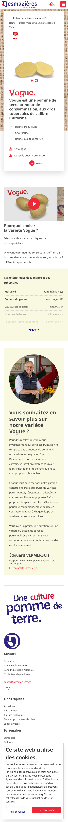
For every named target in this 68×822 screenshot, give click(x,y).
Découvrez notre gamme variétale (36, 22)
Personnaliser (17, 811)
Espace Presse (12, 723)
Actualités (9, 706)
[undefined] (63, 4)
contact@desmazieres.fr (26, 568)
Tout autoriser (46, 810)
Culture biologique (14, 715)
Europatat (9, 737)
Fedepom (9, 742)
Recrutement (11, 710)
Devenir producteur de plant (20, 719)
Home (12, 22)
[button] (31, 80)
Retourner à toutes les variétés (30, 18)
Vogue (12, 26)
